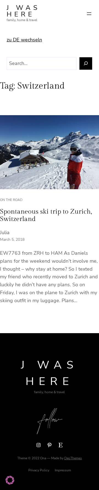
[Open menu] (89, 13)
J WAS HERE (23, 11)
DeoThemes (73, 458)
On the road (11, 200)
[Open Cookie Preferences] (10, 483)
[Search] (86, 63)
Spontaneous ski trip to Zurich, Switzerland (46, 215)
